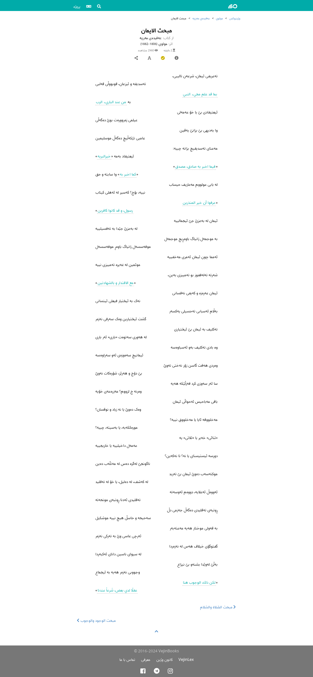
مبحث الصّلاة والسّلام (217, 607)
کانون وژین (164, 659)
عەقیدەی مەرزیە (201, 18)
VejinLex (186, 659)
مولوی (219, 18)
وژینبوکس (234, 18)
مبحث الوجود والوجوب (97, 620)
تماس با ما (127, 659)
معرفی (145, 659)
